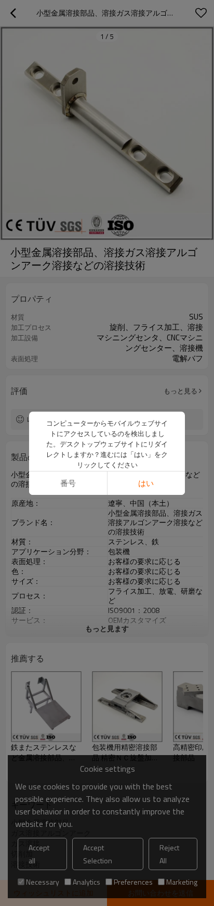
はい (146, 483)
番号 (68, 483)
